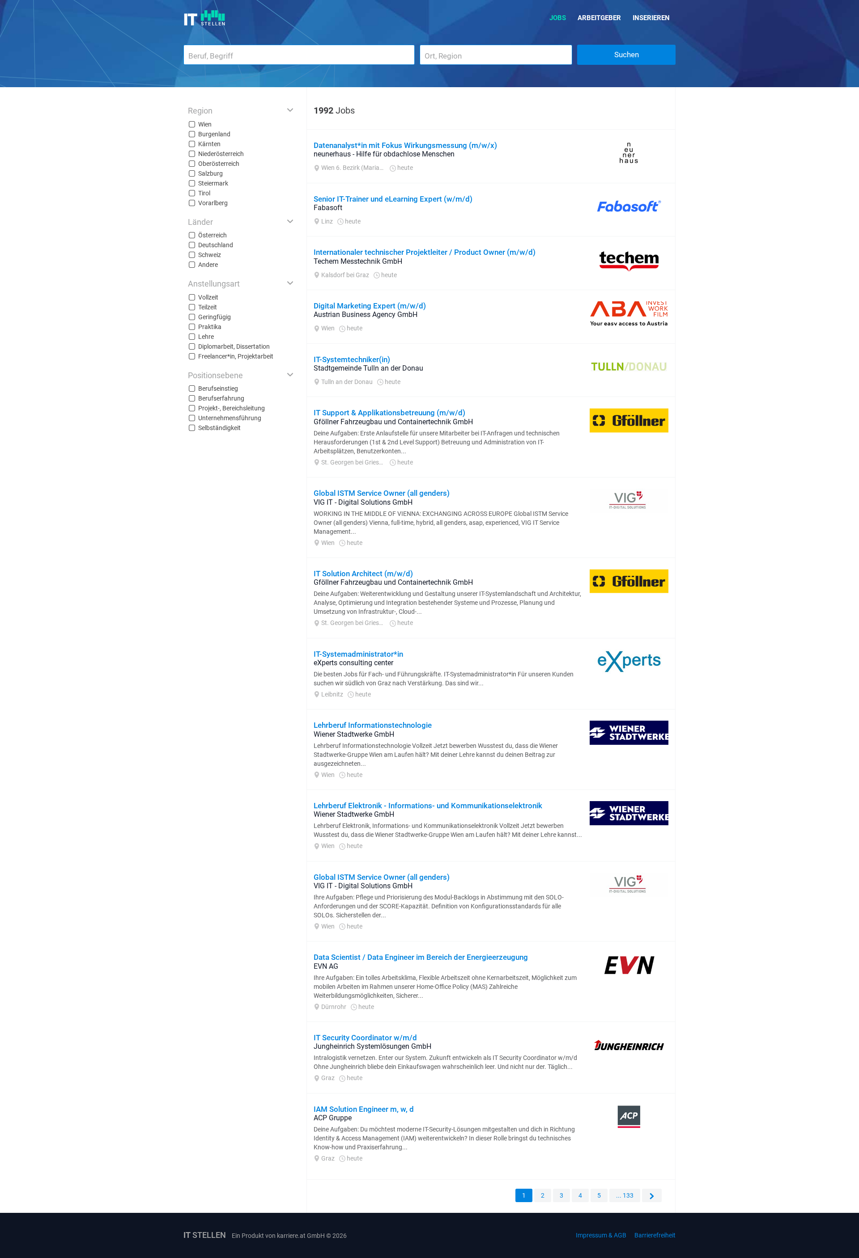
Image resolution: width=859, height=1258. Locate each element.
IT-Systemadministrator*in (358, 654)
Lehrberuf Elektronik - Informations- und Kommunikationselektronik (428, 805)
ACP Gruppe (333, 1118)
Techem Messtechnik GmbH (358, 261)
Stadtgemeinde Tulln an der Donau (368, 368)
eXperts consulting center (353, 663)
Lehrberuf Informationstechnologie (373, 725)
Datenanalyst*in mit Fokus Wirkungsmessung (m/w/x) (405, 145)
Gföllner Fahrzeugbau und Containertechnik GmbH (393, 422)
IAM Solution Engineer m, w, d (364, 1109)
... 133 (625, 1195)
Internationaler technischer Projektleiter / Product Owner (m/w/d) (425, 252)
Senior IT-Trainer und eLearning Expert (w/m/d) (393, 198)
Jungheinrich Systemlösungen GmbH (372, 1046)
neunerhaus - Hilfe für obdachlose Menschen (384, 154)
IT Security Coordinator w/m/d (365, 1037)
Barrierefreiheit (655, 1235)
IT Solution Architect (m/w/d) (363, 573)
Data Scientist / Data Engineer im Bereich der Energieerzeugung (421, 957)
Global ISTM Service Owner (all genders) (382, 493)
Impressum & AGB (601, 1235)
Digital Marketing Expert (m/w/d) (370, 305)
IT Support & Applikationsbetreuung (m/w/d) (389, 412)
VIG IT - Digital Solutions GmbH (363, 502)
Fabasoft (328, 207)
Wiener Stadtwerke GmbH (354, 734)
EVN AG (326, 966)
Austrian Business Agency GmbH (365, 314)
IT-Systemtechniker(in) (352, 359)
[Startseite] (204, 18)
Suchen (626, 54)
